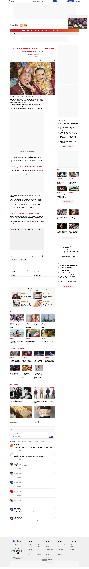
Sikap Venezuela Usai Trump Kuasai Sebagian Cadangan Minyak (47, 326)
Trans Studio (48, 552)
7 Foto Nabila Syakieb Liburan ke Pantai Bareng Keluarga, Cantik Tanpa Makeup (17, 341)
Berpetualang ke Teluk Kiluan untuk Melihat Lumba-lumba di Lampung (73, 181)
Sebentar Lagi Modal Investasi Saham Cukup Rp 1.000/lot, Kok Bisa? (15, 375)
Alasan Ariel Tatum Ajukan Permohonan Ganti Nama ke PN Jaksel (70, 251)
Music (39, 30)
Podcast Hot (34, 30)
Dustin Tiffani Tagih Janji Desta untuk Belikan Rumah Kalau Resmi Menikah (27, 167)
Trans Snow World (49, 551)
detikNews (30, 543)
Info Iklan (59, 551)
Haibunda (71, 546)
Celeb (16, 43)
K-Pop (28, 30)
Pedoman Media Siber (62, 544)
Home (15, 30)
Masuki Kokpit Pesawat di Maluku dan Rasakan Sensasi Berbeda (62, 181)
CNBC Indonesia (72, 544)
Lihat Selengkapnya (67, 146)
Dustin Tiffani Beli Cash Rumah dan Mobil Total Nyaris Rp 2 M (27, 213)
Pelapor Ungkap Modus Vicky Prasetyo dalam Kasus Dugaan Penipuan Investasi (67, 129)
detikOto (30, 554)
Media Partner (60, 549)
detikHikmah (39, 554)
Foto (58, 30)
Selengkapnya (52, 311)
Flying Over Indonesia (50, 557)
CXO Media (72, 551)
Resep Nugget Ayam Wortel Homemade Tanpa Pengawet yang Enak (27, 375)
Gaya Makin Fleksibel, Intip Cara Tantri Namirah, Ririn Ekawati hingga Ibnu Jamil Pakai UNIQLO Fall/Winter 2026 (44, 401)
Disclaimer (60, 554)
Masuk (77, 1)
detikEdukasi (30, 544)
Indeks (62, 30)
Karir (58, 546)
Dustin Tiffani (38, 99)
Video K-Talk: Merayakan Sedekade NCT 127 (73, 195)
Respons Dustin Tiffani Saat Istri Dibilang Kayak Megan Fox (20, 271)
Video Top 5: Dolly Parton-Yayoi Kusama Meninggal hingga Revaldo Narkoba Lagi (61, 195)
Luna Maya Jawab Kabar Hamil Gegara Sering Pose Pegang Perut (68, 133)
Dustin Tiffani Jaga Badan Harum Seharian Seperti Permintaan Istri (21, 274)
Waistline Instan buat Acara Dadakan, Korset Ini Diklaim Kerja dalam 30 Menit (44, 420)
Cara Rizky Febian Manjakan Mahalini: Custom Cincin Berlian (20, 282)
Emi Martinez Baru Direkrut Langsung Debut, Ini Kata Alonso (16, 326)
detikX (38, 549)
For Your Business (49, 559)
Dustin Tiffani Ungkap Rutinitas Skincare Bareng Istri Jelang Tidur (44, 274)
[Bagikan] (40, 60)
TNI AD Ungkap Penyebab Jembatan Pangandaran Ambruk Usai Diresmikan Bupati (15, 361)
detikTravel (39, 543)
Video (54, 30)
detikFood (38, 544)
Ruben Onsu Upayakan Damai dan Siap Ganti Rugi (70, 247)
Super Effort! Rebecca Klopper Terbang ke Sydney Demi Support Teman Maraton (62, 219)
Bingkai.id (48, 554)
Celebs (19, 30)
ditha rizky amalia (22, 259)
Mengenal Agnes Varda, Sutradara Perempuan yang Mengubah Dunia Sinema (20, 401)
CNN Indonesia (72, 543)
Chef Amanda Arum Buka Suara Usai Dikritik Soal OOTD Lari (48, 340)
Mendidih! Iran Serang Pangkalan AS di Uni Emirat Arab (33, 340)
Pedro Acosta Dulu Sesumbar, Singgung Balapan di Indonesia (26, 360)
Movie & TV (44, 30)
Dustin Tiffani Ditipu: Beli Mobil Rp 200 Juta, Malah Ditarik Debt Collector (44, 278)
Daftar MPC (70, 1)
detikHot (12, 43)
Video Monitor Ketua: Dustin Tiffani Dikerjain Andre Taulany (29, 229)
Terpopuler (13, 33)
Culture (50, 30)
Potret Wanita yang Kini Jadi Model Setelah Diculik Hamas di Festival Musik (32, 326)
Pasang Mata (48, 544)
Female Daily (72, 549)
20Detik (38, 551)
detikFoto (38, 552)
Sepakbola (30, 552)
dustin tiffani (14, 259)
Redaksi (59, 543)
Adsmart (47, 546)
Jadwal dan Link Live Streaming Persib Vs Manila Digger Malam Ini (38, 361)
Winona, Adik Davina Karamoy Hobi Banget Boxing (73, 232)
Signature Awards (49, 549)
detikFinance (30, 546)
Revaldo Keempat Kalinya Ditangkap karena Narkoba (68, 255)
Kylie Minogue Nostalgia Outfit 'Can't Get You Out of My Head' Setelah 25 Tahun (38, 376)
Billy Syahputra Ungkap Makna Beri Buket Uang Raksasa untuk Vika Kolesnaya (68, 138)
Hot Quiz (24, 30)
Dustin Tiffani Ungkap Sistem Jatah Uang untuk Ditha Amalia (44, 271)
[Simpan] (54, 60)
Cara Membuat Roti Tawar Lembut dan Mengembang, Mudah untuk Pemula (18, 420)
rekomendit (48, 560)
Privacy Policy (60, 552)
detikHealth (39, 546)
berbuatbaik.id (48, 543)
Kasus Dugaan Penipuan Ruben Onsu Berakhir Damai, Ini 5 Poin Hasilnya (69, 124)
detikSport (30, 551)
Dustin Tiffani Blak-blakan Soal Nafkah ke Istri (20, 277)
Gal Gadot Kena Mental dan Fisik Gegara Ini (68, 142)
